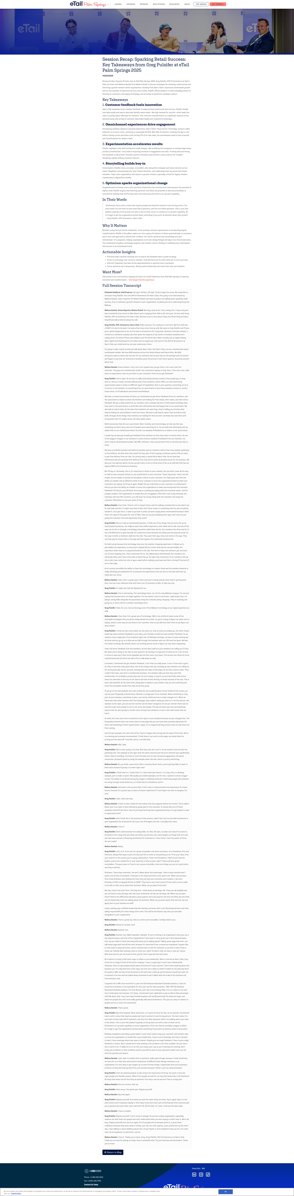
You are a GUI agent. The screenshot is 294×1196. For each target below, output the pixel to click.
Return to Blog (114, 1152)
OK (226, 1192)
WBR (203, 1168)
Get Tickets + (218, 4)
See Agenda (201, 4)
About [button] (187, 4)
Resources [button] (174, 4)
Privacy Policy (196, 1168)
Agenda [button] (118, 4)
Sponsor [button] (144, 4)
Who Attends (159, 4)
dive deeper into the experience (141, 280)
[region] (147, 1192)
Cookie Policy (16, 1193)
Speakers (131, 4)
